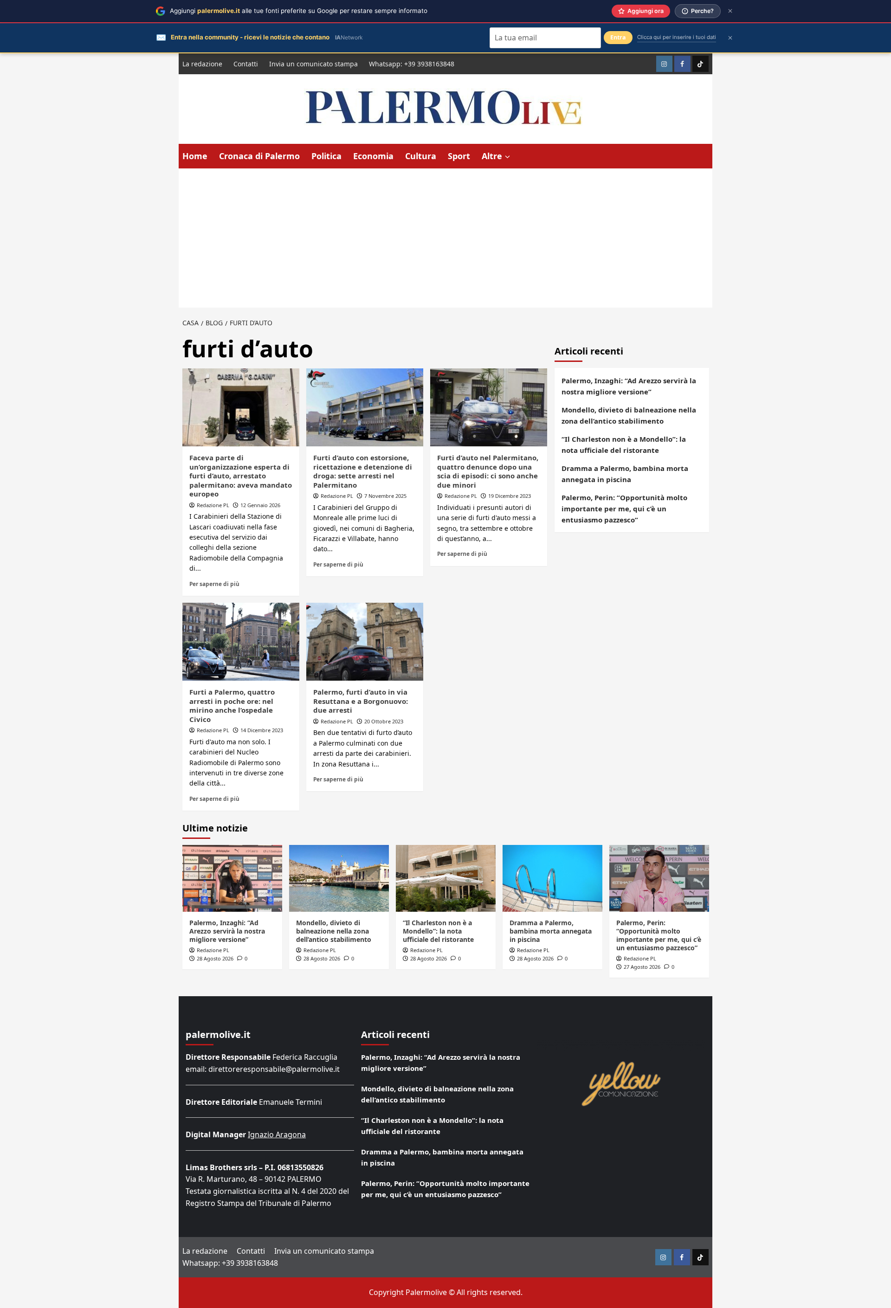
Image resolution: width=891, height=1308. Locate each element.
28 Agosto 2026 (215, 958)
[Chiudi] (730, 11)
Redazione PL (213, 505)
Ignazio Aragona (277, 1134)
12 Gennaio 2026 (260, 505)
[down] (507, 157)
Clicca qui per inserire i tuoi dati (676, 37)
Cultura (420, 155)
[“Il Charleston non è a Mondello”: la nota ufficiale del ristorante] (446, 878)
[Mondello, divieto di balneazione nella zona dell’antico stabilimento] (339, 878)
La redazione (202, 63)
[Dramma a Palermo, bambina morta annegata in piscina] (552, 878)
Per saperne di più (214, 583)
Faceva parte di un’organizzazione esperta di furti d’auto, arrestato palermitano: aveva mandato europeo (240, 475)
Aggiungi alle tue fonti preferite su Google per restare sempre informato (298, 10)
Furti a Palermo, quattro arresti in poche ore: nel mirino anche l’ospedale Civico (232, 705)
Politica (326, 155)
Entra (618, 37)
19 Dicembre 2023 (509, 495)
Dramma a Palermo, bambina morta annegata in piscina (625, 474)
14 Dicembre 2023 (261, 730)
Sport (459, 155)
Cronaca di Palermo (259, 155)
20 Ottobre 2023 (383, 721)
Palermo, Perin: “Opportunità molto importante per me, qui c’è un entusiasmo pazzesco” (624, 508)
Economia (373, 155)
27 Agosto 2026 (642, 966)
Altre (492, 155)
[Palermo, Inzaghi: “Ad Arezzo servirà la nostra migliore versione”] (232, 878)
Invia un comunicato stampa (313, 63)
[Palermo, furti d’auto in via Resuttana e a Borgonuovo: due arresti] (364, 642)
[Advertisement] (445, 238)
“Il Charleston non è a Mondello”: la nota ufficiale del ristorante (624, 444)
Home (194, 155)
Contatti (245, 63)
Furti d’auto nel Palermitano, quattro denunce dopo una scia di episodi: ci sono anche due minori (487, 471)
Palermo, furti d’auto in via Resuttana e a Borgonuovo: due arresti (360, 701)
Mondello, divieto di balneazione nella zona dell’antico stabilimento (629, 415)
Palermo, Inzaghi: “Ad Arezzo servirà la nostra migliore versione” (629, 386)
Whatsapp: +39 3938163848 (411, 63)
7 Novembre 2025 (385, 495)
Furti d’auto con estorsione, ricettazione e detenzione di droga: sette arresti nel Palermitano (362, 471)
